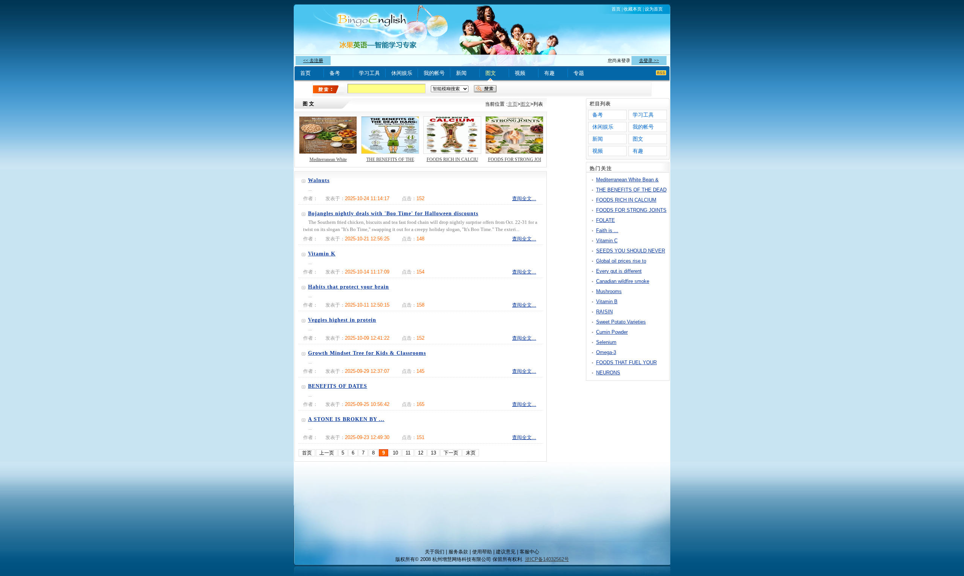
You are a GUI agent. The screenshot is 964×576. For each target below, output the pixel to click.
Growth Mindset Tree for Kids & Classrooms (367, 353)
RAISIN (604, 312)
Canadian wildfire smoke (622, 281)
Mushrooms (609, 291)
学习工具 (369, 73)
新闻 (461, 73)
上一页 (326, 453)
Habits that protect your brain (348, 287)
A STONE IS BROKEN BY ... (346, 419)
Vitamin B (607, 301)
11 (408, 453)
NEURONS (608, 372)
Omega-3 (606, 352)
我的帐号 (434, 73)
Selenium (606, 342)
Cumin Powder (612, 332)
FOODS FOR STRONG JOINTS (631, 210)
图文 (490, 73)
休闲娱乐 (401, 73)
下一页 (451, 453)
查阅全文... (524, 198)
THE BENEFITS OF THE (390, 159)
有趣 (549, 73)
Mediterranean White (328, 159)
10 (395, 453)
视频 (520, 73)
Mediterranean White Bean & (627, 179)
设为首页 (654, 9)
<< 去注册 (313, 60)
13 (433, 453)
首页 (616, 9)
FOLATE (605, 220)
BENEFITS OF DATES (337, 386)
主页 (512, 104)
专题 (579, 73)
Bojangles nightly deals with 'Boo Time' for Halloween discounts (393, 213)
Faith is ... (607, 230)
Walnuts (318, 180)
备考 (334, 73)
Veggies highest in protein (342, 320)
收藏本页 (633, 9)
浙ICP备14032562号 (547, 559)
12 (420, 453)
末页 (471, 453)
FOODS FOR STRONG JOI (514, 159)
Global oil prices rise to (621, 261)
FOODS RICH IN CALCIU (452, 159)
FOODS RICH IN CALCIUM (626, 200)
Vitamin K (322, 254)
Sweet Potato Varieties (621, 322)
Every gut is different (619, 271)
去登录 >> (649, 60)
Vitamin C (607, 240)
